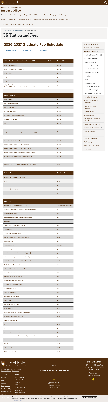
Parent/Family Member (94, 97)
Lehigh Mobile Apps (6, 392)
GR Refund (87, 76)
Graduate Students (18, 30)
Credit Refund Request (94, 44)
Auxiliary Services (15, 15)
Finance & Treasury (7, 20)
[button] (105, 3)
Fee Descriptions (92, 115)
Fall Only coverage (92, 90)
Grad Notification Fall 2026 (93, 55)
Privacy (9, 371)
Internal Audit (65, 20)
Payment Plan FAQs (92, 69)
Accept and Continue (89, 397)
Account (3, 394)
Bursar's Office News (93, 138)
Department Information (94, 145)
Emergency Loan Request (94, 124)
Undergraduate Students (92, 48)
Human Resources (24, 20)
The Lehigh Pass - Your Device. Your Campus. (17, 24)
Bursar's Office (11, 10)
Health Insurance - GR (91, 83)
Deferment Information (91, 72)
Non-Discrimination (20, 387)
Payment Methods (92, 112)
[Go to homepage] (13, 363)
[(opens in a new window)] (9, 2)
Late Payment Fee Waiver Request (92, 120)
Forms (86, 80)
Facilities (63, 15)
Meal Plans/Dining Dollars (92, 93)
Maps (2, 380)
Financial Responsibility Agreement (91, 101)
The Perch (4, 374)
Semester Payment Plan (92, 66)
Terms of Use (15, 371)
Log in (54, 365)
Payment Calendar (90, 62)
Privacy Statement (17, 400)
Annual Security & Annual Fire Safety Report (20, 393)
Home (3, 15)
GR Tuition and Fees (91, 59)
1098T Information (90, 131)
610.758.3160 (95, 373)
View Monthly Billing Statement (90, 107)
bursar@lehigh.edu (95, 375)
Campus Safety (50, 15)
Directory (3, 377)
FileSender (90, 142)
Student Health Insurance (92, 128)
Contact (3, 383)
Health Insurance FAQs (93, 86)
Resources (90, 135)
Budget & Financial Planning (33, 15)
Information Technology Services (45, 20)
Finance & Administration (11, 7)
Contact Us (90, 149)
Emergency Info (5, 386)
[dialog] (54, 398)
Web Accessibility (6, 389)
